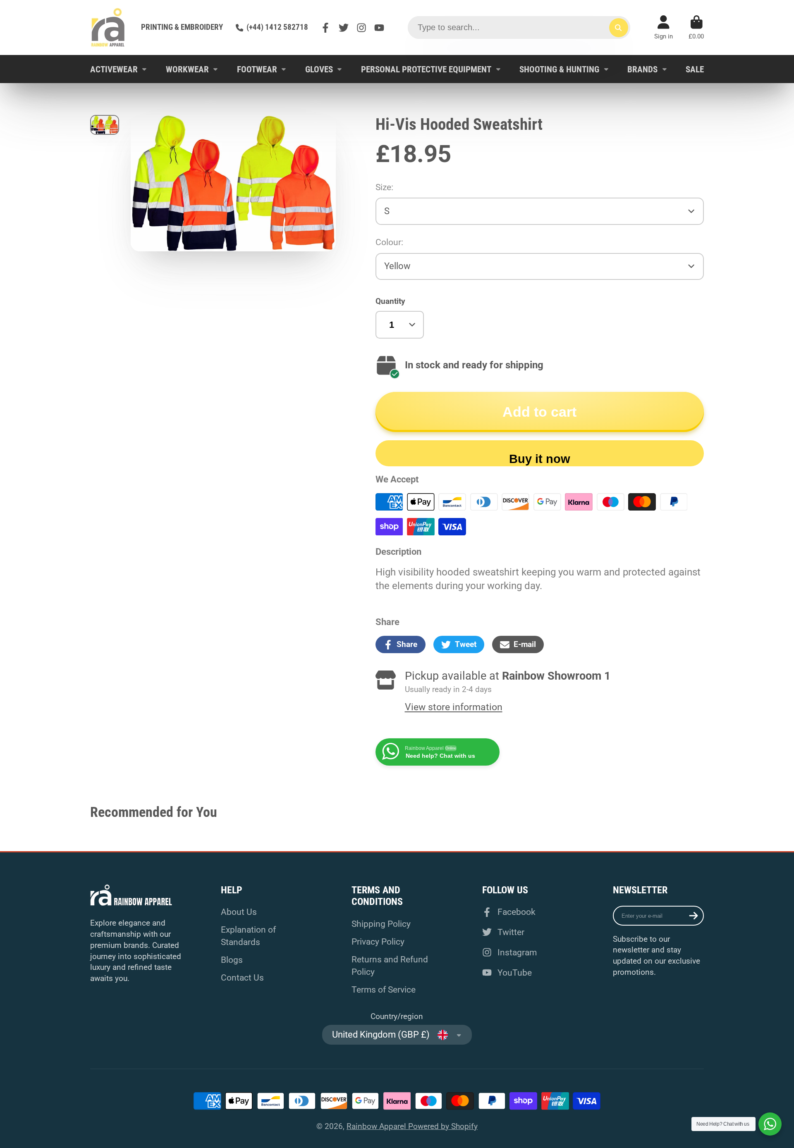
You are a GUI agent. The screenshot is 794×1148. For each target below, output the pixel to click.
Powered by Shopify (443, 1126)
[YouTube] (379, 28)
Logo (107, 27)
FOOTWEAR (257, 69)
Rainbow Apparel (377, 1126)
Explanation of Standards (248, 935)
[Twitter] (344, 28)
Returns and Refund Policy (390, 965)
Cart (696, 27)
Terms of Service (384, 989)
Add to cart (539, 412)
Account (663, 27)
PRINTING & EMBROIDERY (182, 27)
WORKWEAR (187, 69)
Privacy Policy (378, 941)
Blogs (232, 960)
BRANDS (642, 69)
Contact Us (242, 977)
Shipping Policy (381, 924)
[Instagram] (361, 28)
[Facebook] (325, 28)
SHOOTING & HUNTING (559, 69)
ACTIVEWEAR (114, 69)
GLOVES (319, 69)
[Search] (618, 27)
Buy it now (539, 458)
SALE (695, 69)
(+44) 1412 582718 (277, 27)
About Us (239, 912)
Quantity (390, 301)
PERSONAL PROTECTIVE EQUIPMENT (426, 69)
